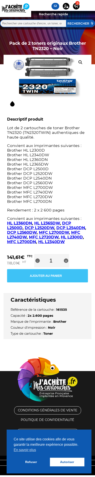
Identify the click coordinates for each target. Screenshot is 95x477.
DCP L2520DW (39, 227)
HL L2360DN (19, 223)
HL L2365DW (47, 223)
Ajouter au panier (46, 276)
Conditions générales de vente (47, 410)
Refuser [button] (31, 462)
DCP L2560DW (22, 232)
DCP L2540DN (70, 227)
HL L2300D (72, 237)
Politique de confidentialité (47, 420)
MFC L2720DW (44, 237)
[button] (80, 62)
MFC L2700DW (54, 232)
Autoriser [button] (67, 462)
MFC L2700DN (21, 241)
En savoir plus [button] (25, 450)
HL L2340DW (51, 241)
